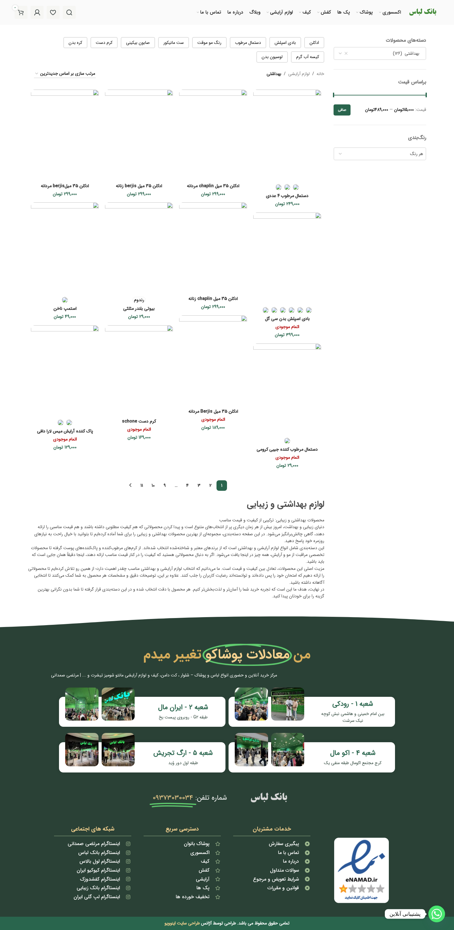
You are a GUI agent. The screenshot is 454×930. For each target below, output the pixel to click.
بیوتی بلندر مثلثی (139, 308)
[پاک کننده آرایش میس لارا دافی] (65, 370)
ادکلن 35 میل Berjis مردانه (213, 411)
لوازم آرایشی (299, 73)
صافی (342, 110)
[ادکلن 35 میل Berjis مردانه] (213, 360)
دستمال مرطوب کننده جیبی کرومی (287, 449)
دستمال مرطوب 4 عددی (287, 195)
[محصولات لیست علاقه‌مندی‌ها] (53, 12)
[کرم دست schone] (139, 370)
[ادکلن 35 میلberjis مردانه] (65, 135)
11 (142, 485)
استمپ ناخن (65, 308)
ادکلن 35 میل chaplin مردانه (213, 186)
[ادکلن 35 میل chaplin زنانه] (213, 247)
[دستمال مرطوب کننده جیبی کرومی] (287, 388)
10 (153, 485)
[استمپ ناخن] (65, 247)
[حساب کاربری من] (37, 12)
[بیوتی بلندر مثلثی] (139, 247)
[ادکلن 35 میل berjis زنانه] (139, 135)
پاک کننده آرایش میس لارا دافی (65, 431)
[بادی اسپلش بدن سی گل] (287, 258)
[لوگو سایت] (422, 12)
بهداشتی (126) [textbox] (408, 53)
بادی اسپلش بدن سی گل (287, 318)
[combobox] (380, 53)
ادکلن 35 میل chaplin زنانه (213, 298)
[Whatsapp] (436, 914)
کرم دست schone (139, 421)
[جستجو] (69, 12)
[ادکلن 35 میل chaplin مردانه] (213, 135)
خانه (320, 73)
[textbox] (380, 154)
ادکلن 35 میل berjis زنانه (139, 186)
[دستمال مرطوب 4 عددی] (287, 135)
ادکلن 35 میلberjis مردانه (65, 186)
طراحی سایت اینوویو (182, 923)
